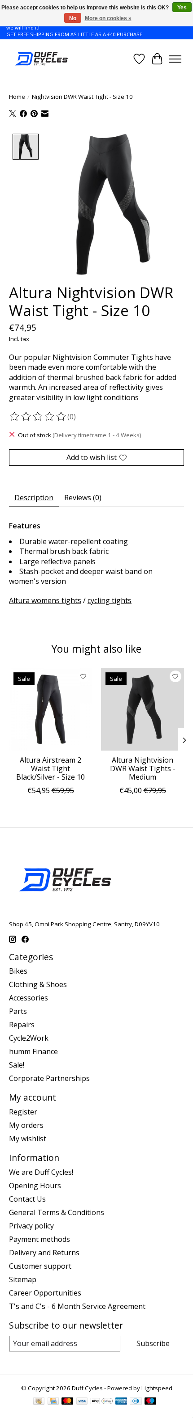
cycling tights (110, 600)
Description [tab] (33, 497)
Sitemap (22, 1279)
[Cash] (38, 1401)
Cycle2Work (28, 1038)
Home (17, 97)
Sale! (16, 1065)
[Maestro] (150, 1401)
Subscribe (153, 1343)
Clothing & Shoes (38, 984)
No (72, 18)
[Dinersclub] (135, 1401)
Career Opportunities (45, 1293)
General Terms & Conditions (56, 1212)
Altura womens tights (45, 600)
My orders (26, 1125)
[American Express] (121, 1401)
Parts (18, 1011)
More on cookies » (108, 18)
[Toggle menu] (175, 59)
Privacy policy (31, 1226)
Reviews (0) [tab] (82, 497)
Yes (182, 7)
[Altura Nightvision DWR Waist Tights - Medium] (142, 709)
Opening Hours (35, 1185)
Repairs (22, 1025)
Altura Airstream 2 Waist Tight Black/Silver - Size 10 (50, 768)
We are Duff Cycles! (41, 1172)
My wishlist (27, 1139)
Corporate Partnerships (49, 1078)
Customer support (40, 1266)
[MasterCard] (67, 1401)
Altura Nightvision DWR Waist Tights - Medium (142, 768)
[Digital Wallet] (102, 1401)
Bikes (18, 971)
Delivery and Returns (44, 1253)
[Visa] (82, 1401)
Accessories (28, 998)
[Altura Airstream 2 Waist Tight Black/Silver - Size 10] (50, 709)
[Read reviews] (38, 416)
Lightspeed (156, 1388)
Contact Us (27, 1199)
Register (23, 1112)
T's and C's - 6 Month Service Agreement (77, 1306)
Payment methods (39, 1239)
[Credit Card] (53, 1401)
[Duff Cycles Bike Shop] (40, 59)
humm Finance (33, 1051)
